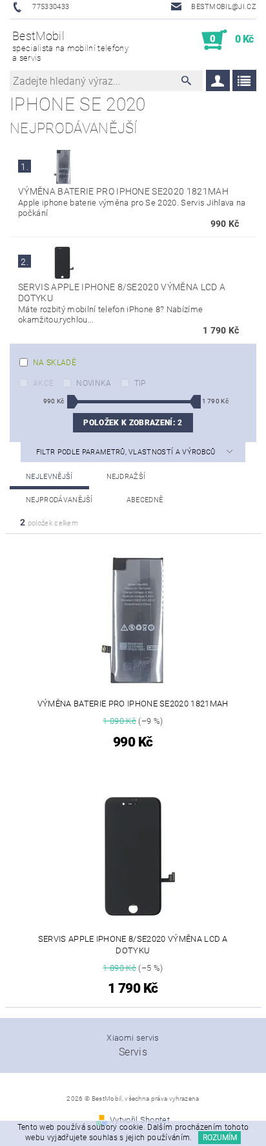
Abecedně (145, 500)
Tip (140, 383)
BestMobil (70, 46)
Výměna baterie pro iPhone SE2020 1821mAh (123, 191)
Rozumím (220, 1137)
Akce (43, 383)
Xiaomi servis (133, 1038)
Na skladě (54, 362)
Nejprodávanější (59, 500)
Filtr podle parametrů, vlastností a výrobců (127, 452)
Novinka (93, 383)
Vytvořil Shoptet (140, 1120)
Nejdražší (126, 476)
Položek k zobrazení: (132, 422)
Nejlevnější (49, 476)
